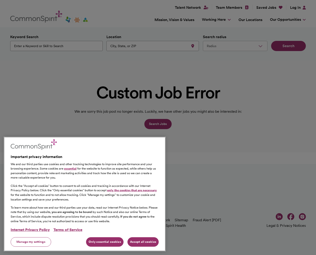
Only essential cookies (105, 241)
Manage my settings (30, 241)
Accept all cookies (143, 241)
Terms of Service (67, 230)
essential (70, 168)
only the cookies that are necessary (132, 190)
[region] (85, 194)
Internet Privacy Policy (30, 230)
